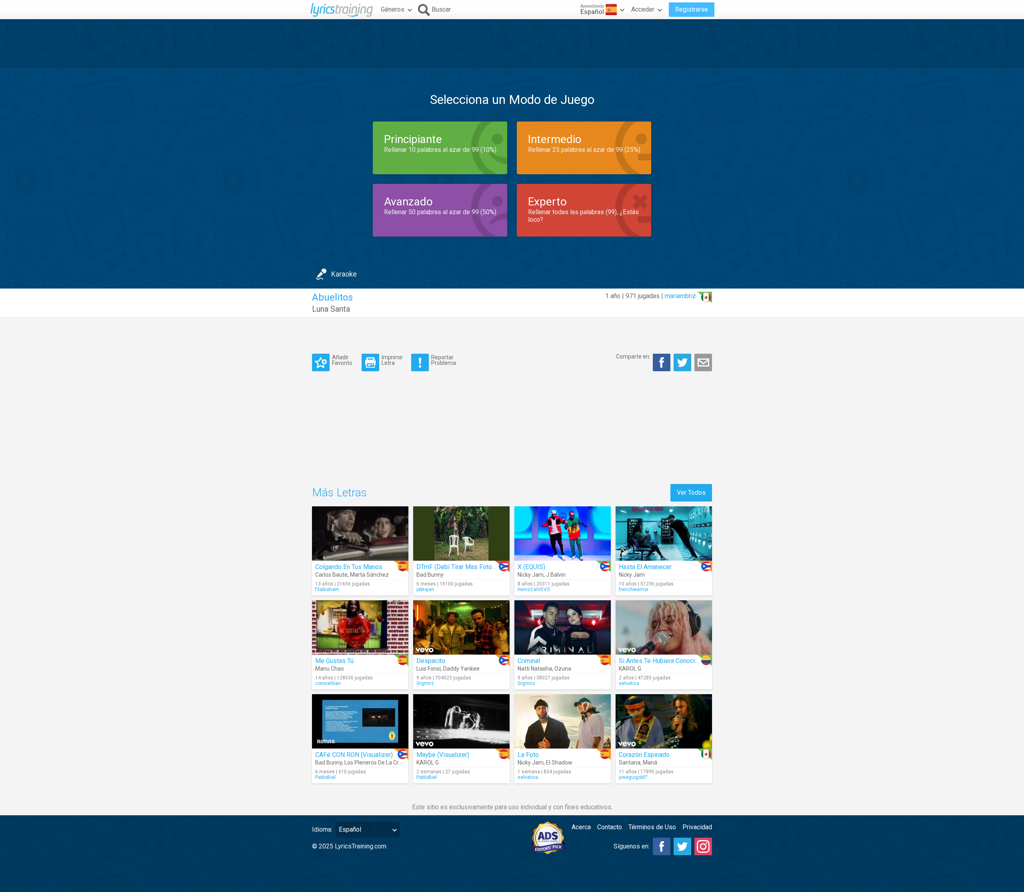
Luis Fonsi (428, 668)
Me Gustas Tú (334, 661)
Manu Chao (329, 668)
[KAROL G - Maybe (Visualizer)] (461, 721)
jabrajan (425, 589)
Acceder (642, 9)
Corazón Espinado (644, 755)
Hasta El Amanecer (645, 567)
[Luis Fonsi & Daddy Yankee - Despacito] (461, 627)
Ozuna (562, 668)
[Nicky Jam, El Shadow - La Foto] (562, 721)
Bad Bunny (430, 574)
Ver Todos (691, 492)
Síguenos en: (632, 846)
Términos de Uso (652, 827)
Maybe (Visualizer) (442, 755)
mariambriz (680, 296)
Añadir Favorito (342, 360)
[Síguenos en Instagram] (703, 846)
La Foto (528, 755)
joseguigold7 (633, 777)
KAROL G (630, 668)
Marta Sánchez (369, 574)
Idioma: (322, 829)
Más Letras (339, 492)
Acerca (581, 827)
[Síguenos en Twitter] (682, 846)
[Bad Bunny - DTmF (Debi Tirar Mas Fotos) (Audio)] (461, 533)
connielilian (328, 683)
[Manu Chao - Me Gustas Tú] (360, 627)
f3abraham (327, 589)
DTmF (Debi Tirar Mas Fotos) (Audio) (467, 567)
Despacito (430, 661)
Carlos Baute (331, 574)
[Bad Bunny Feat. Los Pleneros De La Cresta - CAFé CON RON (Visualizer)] (360, 721)
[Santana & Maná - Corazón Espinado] (664, 721)
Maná (650, 762)
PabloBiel (325, 777)
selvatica (629, 683)
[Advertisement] (512, 44)
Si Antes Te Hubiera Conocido (660, 661)
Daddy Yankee (461, 668)
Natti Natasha (535, 668)
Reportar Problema (443, 360)
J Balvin (556, 574)
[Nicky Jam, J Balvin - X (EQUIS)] (562, 533)
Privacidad (697, 827)
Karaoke (344, 274)
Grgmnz (425, 683)
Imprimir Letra (392, 360)
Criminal (529, 661)
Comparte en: (633, 356)
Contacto (609, 827)
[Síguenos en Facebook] (661, 846)
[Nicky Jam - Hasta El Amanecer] (664, 533)
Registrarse (691, 9)
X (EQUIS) (531, 567)
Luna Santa (331, 309)
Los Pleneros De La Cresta (377, 762)
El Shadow (559, 762)
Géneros (392, 9)
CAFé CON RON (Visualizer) (354, 755)
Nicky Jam (531, 574)
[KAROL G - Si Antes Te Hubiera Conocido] (664, 627)
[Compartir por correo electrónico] (703, 362)
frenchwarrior (633, 589)
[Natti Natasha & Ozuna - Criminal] (562, 627)
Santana (629, 762)
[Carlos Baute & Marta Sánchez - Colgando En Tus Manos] (360, 533)
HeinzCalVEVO (534, 589)
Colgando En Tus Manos (348, 567)
